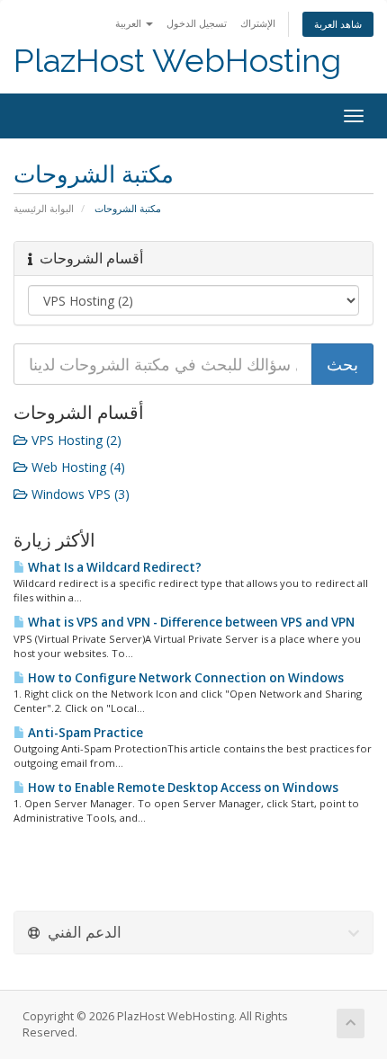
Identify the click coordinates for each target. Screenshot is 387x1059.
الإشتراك (257, 23)
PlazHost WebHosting (177, 60)
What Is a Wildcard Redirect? (113, 567)
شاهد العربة (338, 24)
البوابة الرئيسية (44, 208)
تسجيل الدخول (196, 23)
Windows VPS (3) (79, 494)
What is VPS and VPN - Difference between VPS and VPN (190, 622)
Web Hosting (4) (76, 467)
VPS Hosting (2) (75, 440)
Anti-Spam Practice (84, 733)
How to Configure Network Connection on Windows (184, 678)
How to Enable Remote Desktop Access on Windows (181, 787)
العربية (129, 23)
